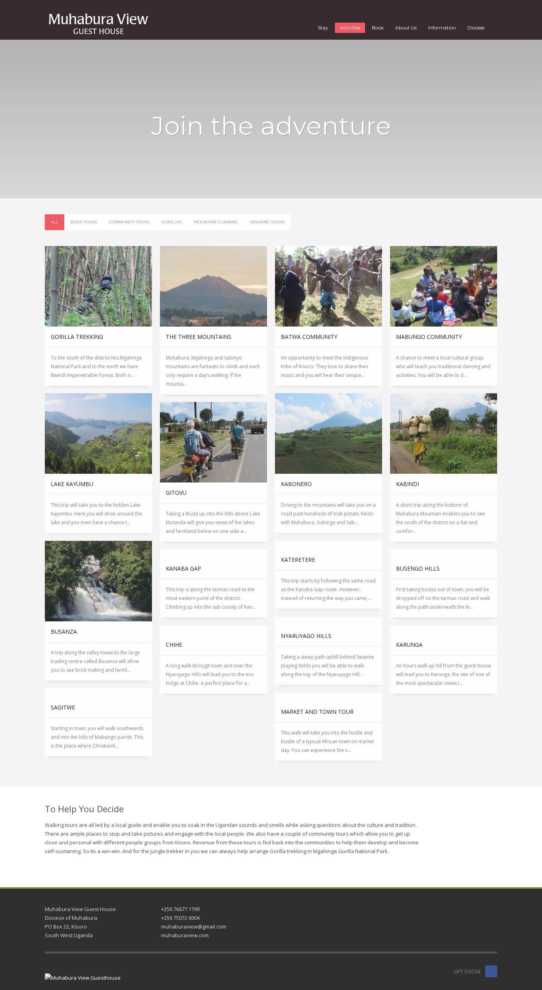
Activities (350, 28)
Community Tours (129, 222)
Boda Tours (83, 222)
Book (378, 28)
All (54, 222)
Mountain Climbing (216, 222)
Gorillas (171, 222)
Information (442, 28)
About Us (406, 28)
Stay (323, 28)
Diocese (475, 28)
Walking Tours (267, 222)
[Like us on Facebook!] (491, 971)
